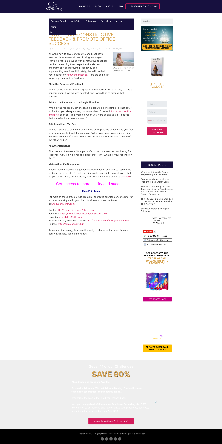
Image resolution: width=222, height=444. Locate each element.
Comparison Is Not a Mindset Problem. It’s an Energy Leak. (155, 180)
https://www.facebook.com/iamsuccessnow (84, 213)
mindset (119, 21)
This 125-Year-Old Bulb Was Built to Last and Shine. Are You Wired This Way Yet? (157, 201)
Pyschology (105, 21)
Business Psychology (83, 49)
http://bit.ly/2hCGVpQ (70, 217)
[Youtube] (115, 439)
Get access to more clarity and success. (91, 184)
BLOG (98, 6)
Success (67, 49)
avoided (125, 176)
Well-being (76, 21)
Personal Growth (58, 21)
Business (73, 49)
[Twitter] (106, 439)
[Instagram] (119, 439)
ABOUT (109, 6)
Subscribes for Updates (157, 240)
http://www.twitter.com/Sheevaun (75, 210)
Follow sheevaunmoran (157, 244)
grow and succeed (77, 74)
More (53, 27)
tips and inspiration (158, 221)
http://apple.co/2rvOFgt (71, 224)
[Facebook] (102, 439)
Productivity (94, 49)
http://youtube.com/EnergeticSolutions (108, 220)
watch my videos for (162, 218)
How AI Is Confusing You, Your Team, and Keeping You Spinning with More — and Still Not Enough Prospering (157, 190)
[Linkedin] (111, 439)
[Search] (170, 21)
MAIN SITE (84, 6)
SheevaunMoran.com (63, 203)
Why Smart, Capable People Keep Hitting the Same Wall (154, 173)
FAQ (121, 6)
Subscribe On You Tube (143, 6)
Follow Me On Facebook (157, 236)
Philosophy (91, 21)
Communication (103, 49)
